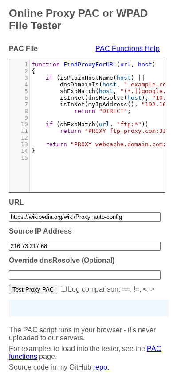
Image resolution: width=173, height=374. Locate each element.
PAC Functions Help (127, 48)
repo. (101, 367)
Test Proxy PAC (33, 289)
